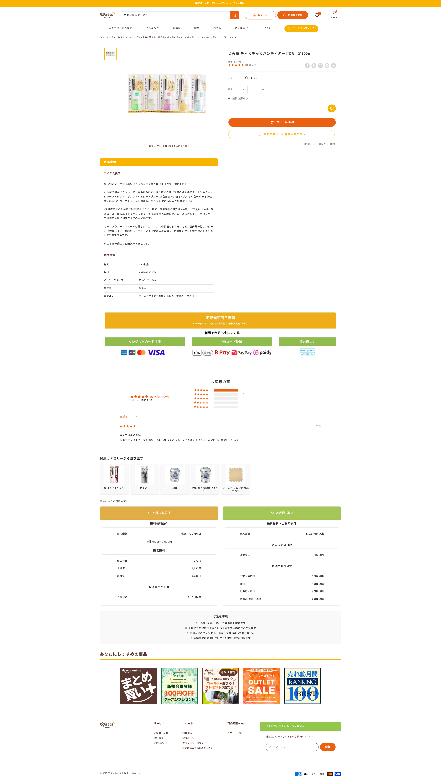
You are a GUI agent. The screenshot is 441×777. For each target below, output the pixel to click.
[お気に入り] (317, 15)
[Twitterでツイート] (320, 65)
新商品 (177, 28)
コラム (217, 28)
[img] (128, 426)
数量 (230, 89)
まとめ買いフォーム (304, 28)
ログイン (263, 15)
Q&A (267, 28)
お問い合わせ (161, 743)
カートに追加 (285, 122)
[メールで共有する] (327, 65)
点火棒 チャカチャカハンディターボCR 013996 (211, 37)
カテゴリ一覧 (234, 733)
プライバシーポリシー (194, 743)
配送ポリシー (189, 738)
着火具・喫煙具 (157, 37)
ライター (180, 37)
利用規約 (187, 733)
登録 (327, 747)
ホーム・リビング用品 (136, 37)
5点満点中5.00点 (160, 397)
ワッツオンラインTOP (111, 37)
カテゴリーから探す (120, 28)
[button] (236, 65)
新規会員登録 (295, 15)
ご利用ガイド (243, 28)
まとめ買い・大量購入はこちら (284, 134)
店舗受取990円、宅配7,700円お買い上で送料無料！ (221, 3)
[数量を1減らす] (243, 89)
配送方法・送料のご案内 (319, 144)
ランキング (152, 28)
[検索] (234, 15)
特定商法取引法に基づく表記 (197, 748)
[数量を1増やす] (263, 89)
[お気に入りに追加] (332, 108)
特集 (196, 28)
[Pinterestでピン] (313, 65)
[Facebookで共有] (307, 65)
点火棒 (170, 37)
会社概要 (158, 738)
